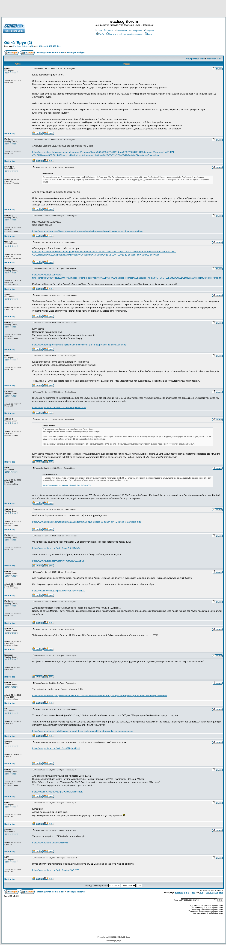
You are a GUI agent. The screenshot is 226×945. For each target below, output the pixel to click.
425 (50, 46)
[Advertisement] (113, 9)
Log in (149, 34)
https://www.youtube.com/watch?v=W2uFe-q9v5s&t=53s (59, 407)
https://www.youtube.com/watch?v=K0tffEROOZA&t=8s (58, 561)
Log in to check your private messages (125, 34)
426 (54, 46)
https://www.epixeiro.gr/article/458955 (50, 842)
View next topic (214, 59)
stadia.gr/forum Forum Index (50, 52)
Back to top (9, 133)
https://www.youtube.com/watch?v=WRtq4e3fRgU (56, 748)
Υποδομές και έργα (76, 52)
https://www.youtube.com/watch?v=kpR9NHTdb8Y (56, 548)
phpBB (108, 937)
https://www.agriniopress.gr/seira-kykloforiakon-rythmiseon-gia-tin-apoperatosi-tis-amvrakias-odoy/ (79, 345)
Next (59, 46)
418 (31, 46)
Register (150, 31)
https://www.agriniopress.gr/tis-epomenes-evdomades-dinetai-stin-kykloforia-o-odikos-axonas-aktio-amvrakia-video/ (87, 231)
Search (109, 31)
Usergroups (137, 31)
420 (40, 46)
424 (46, 46)
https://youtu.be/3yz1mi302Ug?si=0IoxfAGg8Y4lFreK (57, 792)
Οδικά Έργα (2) (18, 42)
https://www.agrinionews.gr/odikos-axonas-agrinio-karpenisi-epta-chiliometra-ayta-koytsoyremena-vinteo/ (82, 731)
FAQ (100, 31)
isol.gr (119, 941)
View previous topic (195, 59)
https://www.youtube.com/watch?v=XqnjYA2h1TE (55, 870)
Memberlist (122, 31)
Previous (17, 46)
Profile (101, 34)
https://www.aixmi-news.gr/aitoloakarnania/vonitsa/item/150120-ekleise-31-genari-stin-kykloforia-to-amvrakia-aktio (86, 522)
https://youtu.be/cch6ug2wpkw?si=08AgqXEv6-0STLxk (58, 591)
